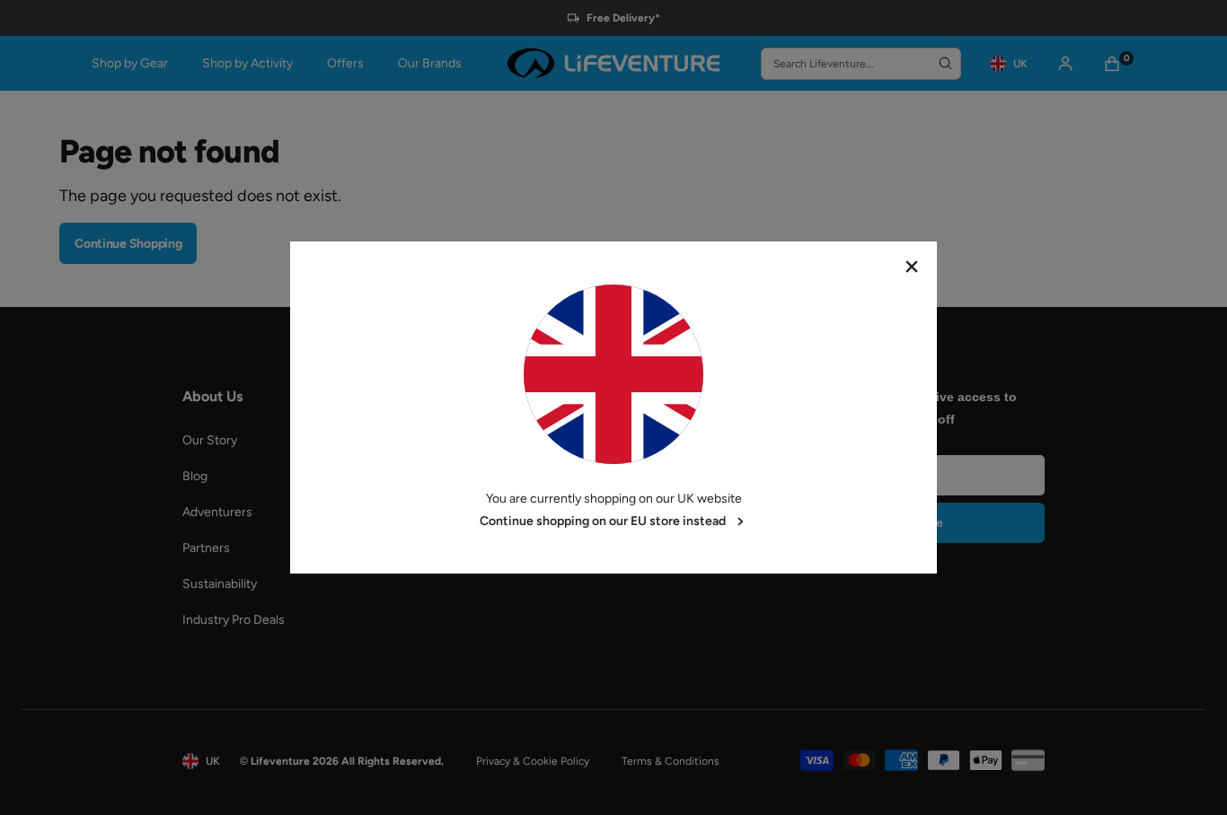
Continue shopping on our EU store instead (603, 521)
